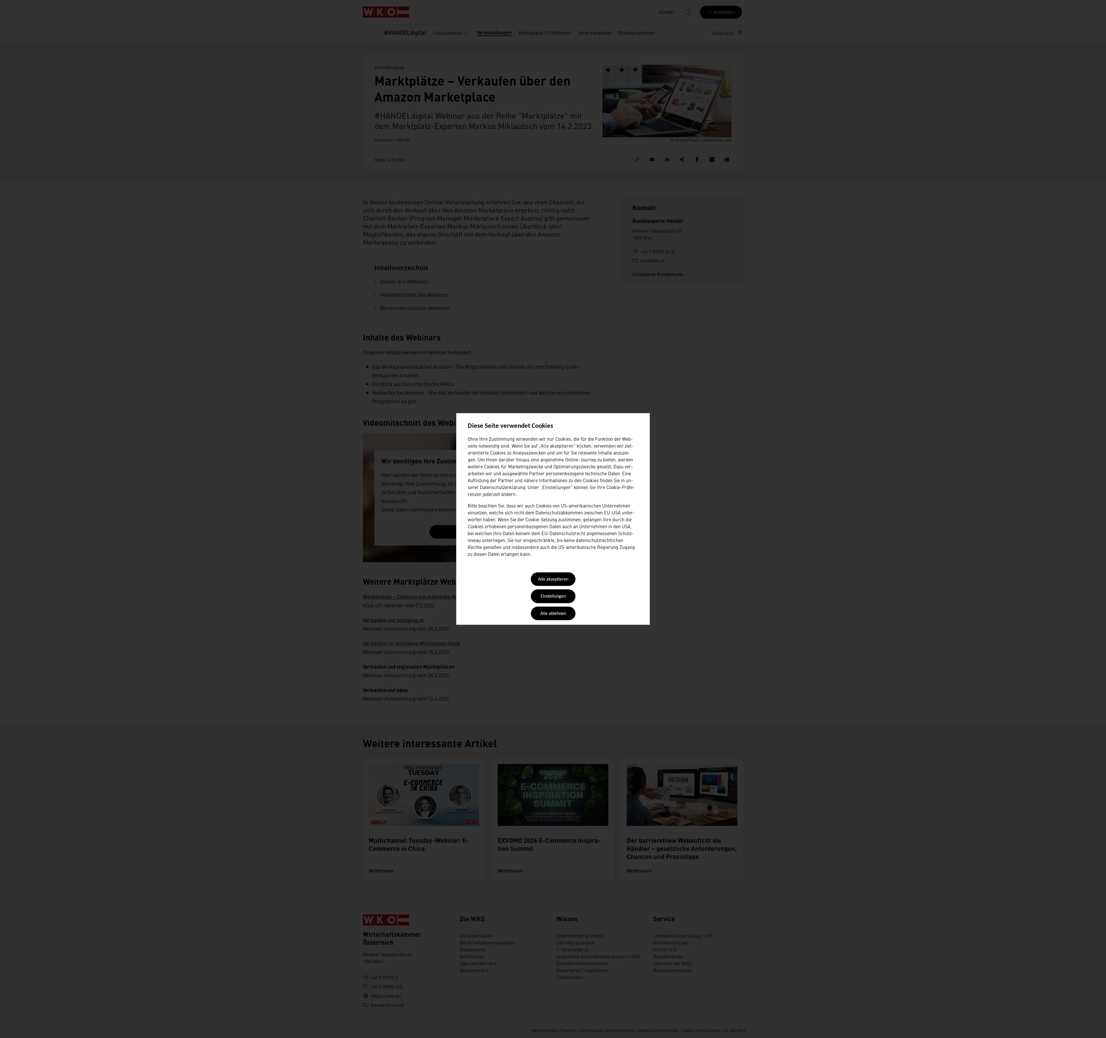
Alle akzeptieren (553, 579)
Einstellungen (553, 596)
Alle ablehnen (553, 613)
